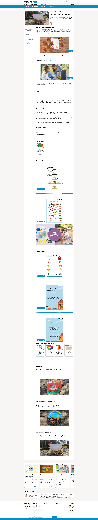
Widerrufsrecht (34, 519)
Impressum (25, 519)
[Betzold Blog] (26, 508)
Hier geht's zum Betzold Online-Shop (41, 359)
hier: (50, 60)
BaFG (43, 519)
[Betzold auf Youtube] (24, 508)
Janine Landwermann (33, 495)
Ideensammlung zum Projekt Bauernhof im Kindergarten (28, 29)
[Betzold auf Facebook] (24, 506)
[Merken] (43, 147)
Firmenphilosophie (58, 506)
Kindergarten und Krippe (30, 8)
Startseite (25, 8)
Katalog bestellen (46, 506)
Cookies (49, 519)
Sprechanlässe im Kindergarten (31, 475)
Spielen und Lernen (37, 8)
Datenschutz (28, 519)
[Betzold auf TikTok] (29, 506)
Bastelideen (26, 32)
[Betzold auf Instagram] (25, 506)
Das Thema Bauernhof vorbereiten (29, 27)
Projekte (41, 8)
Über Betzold (57, 505)
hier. (61, 33)
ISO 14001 (71, 510)
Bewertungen (46, 519)
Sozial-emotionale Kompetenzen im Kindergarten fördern (47, 475)
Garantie (45, 513)
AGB (31, 519)
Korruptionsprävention (39, 519)
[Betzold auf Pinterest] (27, 506)
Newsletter (45, 505)
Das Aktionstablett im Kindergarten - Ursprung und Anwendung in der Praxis (62, 475)
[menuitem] (72, 4)
